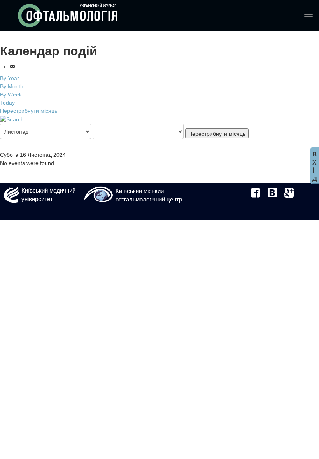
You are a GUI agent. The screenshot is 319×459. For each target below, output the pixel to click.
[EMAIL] (12, 66)
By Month (11, 86)
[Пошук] (12, 119)
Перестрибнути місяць (28, 111)
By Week (11, 94)
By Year (9, 78)
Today (7, 103)
